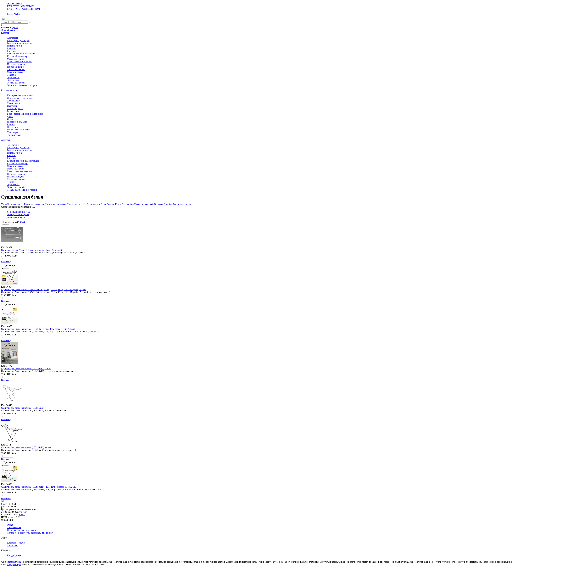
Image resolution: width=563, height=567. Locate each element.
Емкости (11, 48)
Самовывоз (12, 545)
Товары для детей (16, 82)
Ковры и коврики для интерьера (23, 53)
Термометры (13, 77)
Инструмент (13, 119)
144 (23, 222)
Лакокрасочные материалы (20, 95)
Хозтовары (12, 38)
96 (19, 222)
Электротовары (15, 135)
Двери (10, 116)
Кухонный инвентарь (17, 56)
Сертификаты (14, 527)
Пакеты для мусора (76, 204)
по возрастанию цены (18, 214)
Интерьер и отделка (17, 121)
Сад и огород (13, 100)
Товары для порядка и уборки (22, 85)
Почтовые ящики (15, 67)
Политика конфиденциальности (23, 530)
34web (22, 514)
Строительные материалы (20, 98)
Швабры (168, 204)
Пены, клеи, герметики (18, 129)
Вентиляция (13, 111)
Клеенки (11, 51)
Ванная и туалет (15, 204)
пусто (15, 27)
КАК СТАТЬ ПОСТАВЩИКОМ (23, 9)
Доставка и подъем (16, 542)
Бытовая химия (14, 45)
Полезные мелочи (16, 64)
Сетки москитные (16, 69)
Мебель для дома (15, 59)
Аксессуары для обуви (18, 40)
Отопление (12, 127)
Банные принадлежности (19, 43)
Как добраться (14, 555)
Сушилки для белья (96, 204)
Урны (4, 204)
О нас (10, 525)
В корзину (6, 261)
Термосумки (13, 80)
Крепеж (11, 124)
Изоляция (12, 106)
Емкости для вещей (144, 204)
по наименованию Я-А (18, 212)
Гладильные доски (182, 204)
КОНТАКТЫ (13, 14)
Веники (111, 204)
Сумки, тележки (15, 72)
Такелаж (11, 75)
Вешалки (158, 204)
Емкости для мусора (34, 204)
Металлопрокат (15, 108)
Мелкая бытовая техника (19, 61)
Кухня (118, 204)
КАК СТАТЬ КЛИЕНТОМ (20, 6)
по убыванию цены (17, 217)
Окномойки (128, 204)
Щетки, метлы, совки (55, 204)
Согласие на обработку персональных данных (30, 532)
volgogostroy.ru (14, 562)
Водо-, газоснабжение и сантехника (25, 114)
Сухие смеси (13, 103)
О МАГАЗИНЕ (14, 3)
